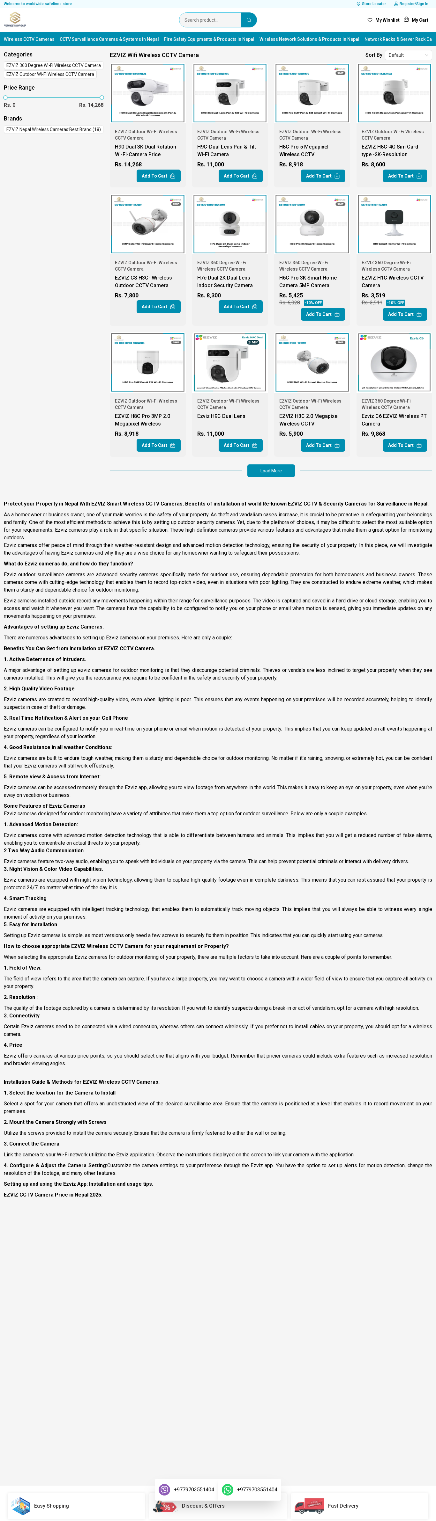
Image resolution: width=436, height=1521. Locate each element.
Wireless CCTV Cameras (29, 39)
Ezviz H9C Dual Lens (221, 416)
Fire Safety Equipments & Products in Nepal (209, 39)
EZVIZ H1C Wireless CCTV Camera (393, 281)
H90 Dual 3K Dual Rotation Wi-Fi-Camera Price (145, 150)
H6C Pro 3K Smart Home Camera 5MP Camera (308, 281)
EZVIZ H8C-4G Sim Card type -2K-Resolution (390, 150)
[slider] (5, 97)
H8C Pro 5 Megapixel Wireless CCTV (303, 150)
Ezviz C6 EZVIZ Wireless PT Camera (394, 420)
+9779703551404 (194, 1490)
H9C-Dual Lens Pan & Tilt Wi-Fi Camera (226, 150)
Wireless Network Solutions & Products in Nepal (309, 39)
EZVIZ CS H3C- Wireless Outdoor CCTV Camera (143, 281)
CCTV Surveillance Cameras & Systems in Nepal (109, 39)
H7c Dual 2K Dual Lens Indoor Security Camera (225, 281)
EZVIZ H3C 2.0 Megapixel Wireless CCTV (309, 420)
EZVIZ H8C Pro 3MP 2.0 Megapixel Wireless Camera (142, 420)
